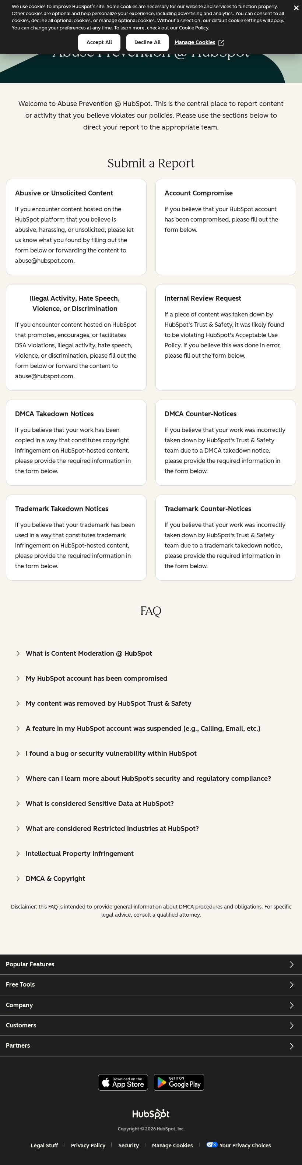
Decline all (147, 42)
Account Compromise (199, 193)
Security (129, 1146)
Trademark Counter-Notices (208, 509)
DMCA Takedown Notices (54, 414)
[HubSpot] (151, 1113)
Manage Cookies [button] (172, 1146)
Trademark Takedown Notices (61, 509)
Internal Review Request (203, 299)
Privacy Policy (88, 1146)
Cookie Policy (193, 28)
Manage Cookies (195, 42)
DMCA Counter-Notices (200, 414)
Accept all (99, 42)
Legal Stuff (44, 1146)
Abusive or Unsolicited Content (64, 193)
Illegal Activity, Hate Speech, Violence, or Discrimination (67, 303)
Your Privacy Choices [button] (245, 1146)
